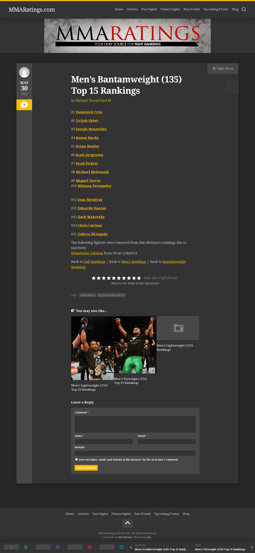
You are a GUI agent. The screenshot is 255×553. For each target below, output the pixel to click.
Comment (82, 412)
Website (80, 447)
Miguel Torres (88, 181)
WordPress (125, 537)
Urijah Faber (87, 121)
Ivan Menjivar (90, 200)
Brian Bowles (87, 146)
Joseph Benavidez (91, 129)
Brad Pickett (87, 164)
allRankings (87, 295)
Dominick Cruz (89, 112)
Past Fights (149, 9)
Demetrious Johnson (87, 253)
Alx (149, 537)
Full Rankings (94, 262)
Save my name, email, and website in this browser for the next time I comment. (128, 459)
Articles (132, 9)
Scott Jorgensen (89, 155)
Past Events (192, 9)
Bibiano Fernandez (94, 186)
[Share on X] (16, 547)
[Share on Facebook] (48, 547)
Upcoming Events (215, 9)
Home (119, 9)
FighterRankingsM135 (111, 295)
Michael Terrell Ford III (93, 100)
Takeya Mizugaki (93, 234)
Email (142, 435)
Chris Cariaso (90, 225)
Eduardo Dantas (92, 208)
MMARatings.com (32, 9)
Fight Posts (225, 68)
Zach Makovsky (91, 217)
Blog (235, 9)
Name (79, 435)
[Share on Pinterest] (80, 547)
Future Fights (170, 9)
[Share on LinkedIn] (112, 547)
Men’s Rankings (134, 262)
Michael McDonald (92, 172)
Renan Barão (87, 138)
